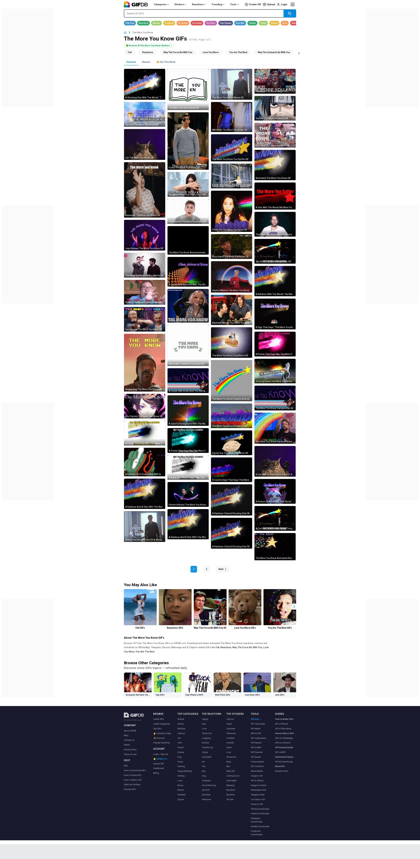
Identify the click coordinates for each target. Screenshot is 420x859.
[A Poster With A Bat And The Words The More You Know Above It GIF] (188, 380)
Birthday (181, 728)
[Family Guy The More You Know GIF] (231, 442)
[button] (294, 607)
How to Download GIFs (135, 770)
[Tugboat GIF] (169, 23)
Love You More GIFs (245, 628)
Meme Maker (257, 771)
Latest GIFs (158, 719)
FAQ (126, 765)
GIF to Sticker (257, 780)
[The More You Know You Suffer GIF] (231, 148)
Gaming (181, 766)
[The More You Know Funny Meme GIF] (144, 265)
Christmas (231, 733)
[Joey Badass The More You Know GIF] (144, 235)
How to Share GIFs (132, 775)
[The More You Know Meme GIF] (231, 84)
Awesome (231, 757)
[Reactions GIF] (147, 52)
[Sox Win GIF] (240, 23)
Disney (181, 752)
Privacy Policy (130, 749)
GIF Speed (256, 757)
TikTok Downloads (284, 761)
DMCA (127, 745)
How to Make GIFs (284, 719)
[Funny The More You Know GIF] (188, 141)
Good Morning (209, 785)
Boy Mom (230, 790)
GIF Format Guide (284, 747)
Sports (181, 799)
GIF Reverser (257, 752)
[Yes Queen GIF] (225, 23)
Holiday (181, 776)
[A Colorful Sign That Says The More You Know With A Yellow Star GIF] (231, 469)
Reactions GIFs (175, 628)
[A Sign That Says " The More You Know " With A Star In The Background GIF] (275, 314)
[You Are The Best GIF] (238, 52)
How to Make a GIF (133, 780)
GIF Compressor (258, 738)
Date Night (231, 780)
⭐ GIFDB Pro (160, 759)
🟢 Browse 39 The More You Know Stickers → (149, 45)
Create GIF (255, 4)
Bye (203, 771)
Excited (205, 742)
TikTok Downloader (260, 809)
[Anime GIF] (274, 23)
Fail (217, 647)
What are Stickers (132, 784)
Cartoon (181, 733)
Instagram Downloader (256, 820)
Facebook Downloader (256, 833)
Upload (271, 4)
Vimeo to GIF (257, 804)
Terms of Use (130, 754)
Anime (181, 724)
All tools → (256, 719)
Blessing (230, 785)
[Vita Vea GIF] (130, 23)
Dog (180, 757)
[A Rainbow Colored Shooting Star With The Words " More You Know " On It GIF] (231, 499)
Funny (180, 761)
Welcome (206, 799)
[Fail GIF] (130, 52)
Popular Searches (161, 742)
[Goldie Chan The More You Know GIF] (231, 176)
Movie (180, 785)
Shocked (206, 794)
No (203, 761)
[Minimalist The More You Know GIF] (188, 345)
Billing (156, 773)
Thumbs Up (207, 747)
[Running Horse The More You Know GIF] (275, 371)
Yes (203, 766)
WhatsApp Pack (258, 790)
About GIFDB (130, 730)
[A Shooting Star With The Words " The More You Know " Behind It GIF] (144, 84)
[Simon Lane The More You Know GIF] (144, 319)
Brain (228, 761)
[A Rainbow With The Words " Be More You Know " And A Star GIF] (275, 281)
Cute (180, 742)
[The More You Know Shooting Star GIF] (231, 416)
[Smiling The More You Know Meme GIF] (144, 292)
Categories (160, 4)
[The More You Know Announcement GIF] (188, 240)
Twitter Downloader (260, 813)
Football (230, 738)
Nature (181, 790)
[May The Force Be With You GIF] (178, 52)
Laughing (206, 738)
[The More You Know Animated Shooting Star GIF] (275, 546)
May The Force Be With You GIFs (210, 628)
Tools (233, 4)
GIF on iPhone (281, 724)
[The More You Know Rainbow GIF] (275, 135)
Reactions (198, 4)
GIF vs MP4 (280, 752)
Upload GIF (158, 763)
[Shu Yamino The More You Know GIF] (144, 406)
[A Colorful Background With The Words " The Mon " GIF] (188, 272)
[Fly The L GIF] (211, 23)
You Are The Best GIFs (280, 628)
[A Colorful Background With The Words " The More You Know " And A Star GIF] (188, 410)
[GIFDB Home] (125, 32)
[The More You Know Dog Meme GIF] (231, 342)
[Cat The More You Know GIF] (144, 144)
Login (284, 4)
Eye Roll (205, 790)
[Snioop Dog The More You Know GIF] (144, 362)
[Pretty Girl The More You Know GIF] (231, 211)
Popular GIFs (130, 789)
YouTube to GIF (258, 799)
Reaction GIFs (281, 771)
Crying (205, 752)
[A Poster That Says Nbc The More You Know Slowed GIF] (144, 433)
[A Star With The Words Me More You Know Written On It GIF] (275, 196)
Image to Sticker (258, 785)
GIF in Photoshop (283, 728)
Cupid (229, 724)
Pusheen (182, 794)
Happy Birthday (185, 771)
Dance (181, 747)
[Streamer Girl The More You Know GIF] (188, 306)
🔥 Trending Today (162, 733)
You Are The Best (145, 651)
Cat (179, 738)
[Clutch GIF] (252, 23)
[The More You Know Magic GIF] (275, 81)
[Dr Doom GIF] (183, 23)
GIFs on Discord (282, 742)
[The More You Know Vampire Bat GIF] (275, 398)
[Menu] (292, 4)
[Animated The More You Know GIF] (275, 165)
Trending (216, 4)
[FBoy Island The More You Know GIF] (231, 246)
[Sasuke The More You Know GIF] (275, 108)
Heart (228, 747)
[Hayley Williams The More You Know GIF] (231, 277)
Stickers (179, 4)
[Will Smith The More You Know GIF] (231, 117)
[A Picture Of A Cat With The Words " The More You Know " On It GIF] (275, 491)
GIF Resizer (256, 742)
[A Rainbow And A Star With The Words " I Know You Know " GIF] (188, 524)
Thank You (207, 733)
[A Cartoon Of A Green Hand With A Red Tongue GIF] (144, 462)
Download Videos (284, 757)
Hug (204, 776)
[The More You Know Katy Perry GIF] (275, 251)
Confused (206, 757)
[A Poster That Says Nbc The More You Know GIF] (275, 344)
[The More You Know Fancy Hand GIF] (188, 184)
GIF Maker (255, 728)
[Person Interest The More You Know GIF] (188, 494)
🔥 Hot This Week (165, 62)
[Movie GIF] (295, 23)
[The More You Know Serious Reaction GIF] (275, 224)
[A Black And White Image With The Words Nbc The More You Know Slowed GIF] (188, 467)
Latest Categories (161, 724)
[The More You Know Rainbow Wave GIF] (275, 428)
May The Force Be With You (247, 647)
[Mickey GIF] (156, 23)
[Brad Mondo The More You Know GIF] (188, 211)
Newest (146, 62)
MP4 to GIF (256, 733)
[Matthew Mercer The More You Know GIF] (231, 310)
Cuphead (230, 728)
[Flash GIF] (263, 23)
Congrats (206, 780)
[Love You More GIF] (210, 52)
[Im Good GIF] (197, 23)
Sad (204, 724)
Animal (181, 719)
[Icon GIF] (285, 23)
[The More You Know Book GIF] (188, 89)
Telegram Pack (258, 794)
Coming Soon (232, 776)
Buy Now (230, 794)
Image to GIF (257, 776)
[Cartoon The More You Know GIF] (144, 114)
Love (180, 780)
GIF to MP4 (256, 747)
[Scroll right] (299, 53)
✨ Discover (159, 738)
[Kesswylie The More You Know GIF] (144, 189)
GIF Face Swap (258, 724)
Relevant (131, 62)
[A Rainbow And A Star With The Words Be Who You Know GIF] (144, 494)
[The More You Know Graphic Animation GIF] (231, 380)
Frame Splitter (257, 761)
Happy (205, 719)
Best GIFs (280, 766)
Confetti (230, 742)
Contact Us (129, 740)
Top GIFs (157, 728)
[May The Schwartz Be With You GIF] (273, 52)
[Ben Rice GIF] (143, 23)
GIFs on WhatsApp (284, 738)
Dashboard (158, 768)
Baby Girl (230, 771)
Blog (126, 735)
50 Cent (229, 799)
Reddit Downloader (260, 826)
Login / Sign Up (160, 754)
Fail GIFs (140, 628)
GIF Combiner (257, 766)
